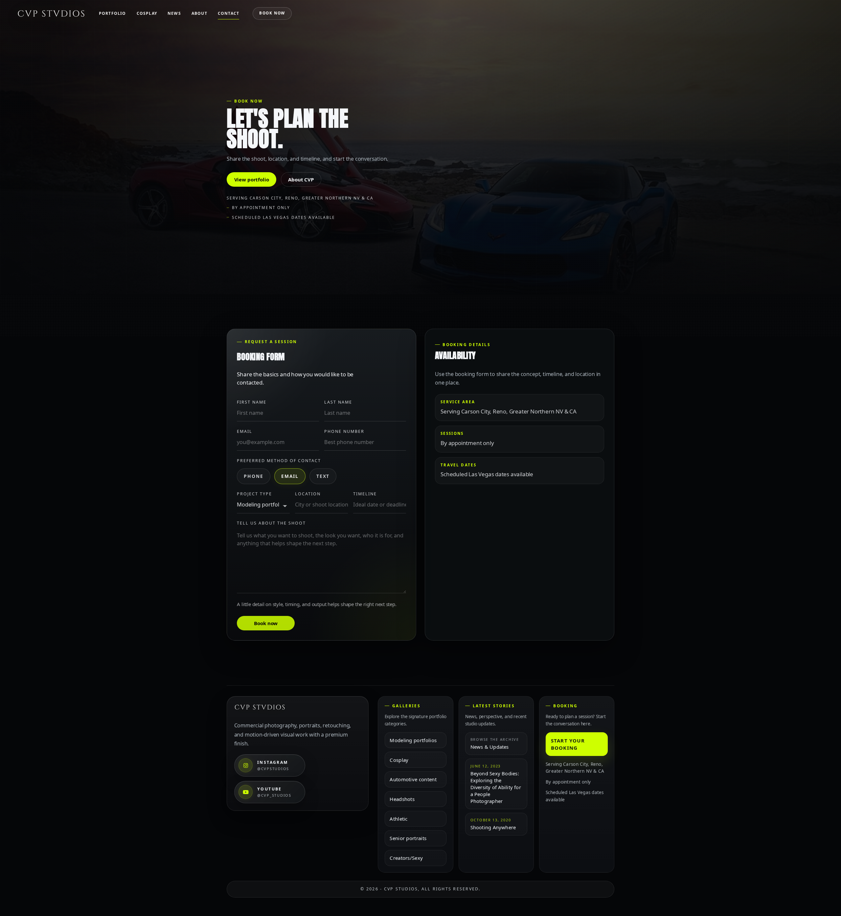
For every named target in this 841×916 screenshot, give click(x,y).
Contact (228, 13)
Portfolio (112, 13)
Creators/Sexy (406, 858)
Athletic (398, 818)
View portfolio (251, 179)
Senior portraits (408, 838)
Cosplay (147, 13)
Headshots (402, 799)
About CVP (301, 179)
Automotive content (413, 779)
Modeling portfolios (413, 740)
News (174, 13)
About (199, 13)
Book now (272, 13)
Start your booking (568, 744)
